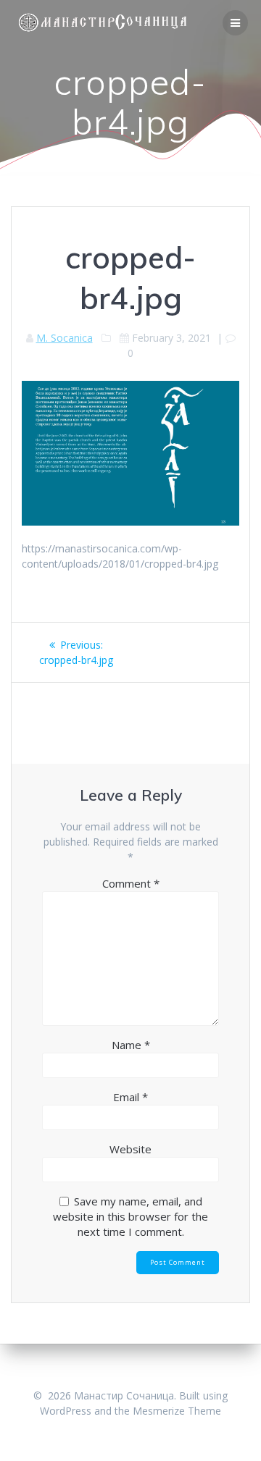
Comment (131, 883)
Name (131, 1044)
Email (130, 1097)
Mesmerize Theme (177, 1411)
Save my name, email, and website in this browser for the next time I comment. (130, 1216)
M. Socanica (64, 338)
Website (130, 1149)
